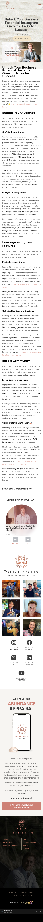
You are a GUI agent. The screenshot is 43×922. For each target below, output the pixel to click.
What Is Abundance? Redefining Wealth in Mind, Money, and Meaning (21, 528)
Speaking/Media (29, 843)
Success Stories (10, 846)
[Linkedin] (29, 657)
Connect (26, 849)
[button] (40, 5)
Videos (25, 846)
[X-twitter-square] (13, 657)
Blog (25, 840)
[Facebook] (29, 642)
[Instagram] (13, 642)
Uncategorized (22, 38)
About (6, 840)
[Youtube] (21, 673)
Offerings (7, 843)
